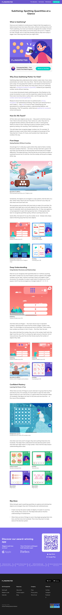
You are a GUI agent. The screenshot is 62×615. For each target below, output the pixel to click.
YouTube (48, 590)
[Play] (31, 51)
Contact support (20, 592)
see (23, 104)
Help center (19, 590)
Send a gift (4, 590)
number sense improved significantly (20, 98)
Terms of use (34, 595)
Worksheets (48, 1)
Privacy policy (34, 592)
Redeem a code (5, 592)
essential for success (43, 108)
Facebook (48, 595)
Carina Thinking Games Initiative (9, 606)
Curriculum (41, 1)
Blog (17, 595)
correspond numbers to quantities (26, 87)
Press (32, 590)
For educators (34, 1)
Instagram (48, 592)
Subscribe (4, 595)
